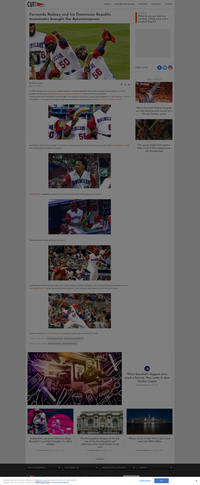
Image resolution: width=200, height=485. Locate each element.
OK (161, 481)
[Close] (196, 480)
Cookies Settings (145, 481)
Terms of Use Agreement (60, 482)
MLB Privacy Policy (42, 482)
